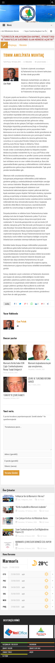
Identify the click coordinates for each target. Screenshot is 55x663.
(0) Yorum (41, 500)
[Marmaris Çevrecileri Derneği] (27, 13)
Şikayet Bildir (7, 648)
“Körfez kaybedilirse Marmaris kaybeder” (31, 507)
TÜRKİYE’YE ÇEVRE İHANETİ (13, 395)
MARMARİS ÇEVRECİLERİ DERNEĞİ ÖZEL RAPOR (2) (33, 543)
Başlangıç (13, 45)
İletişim (5, 656)
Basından (33, 644)
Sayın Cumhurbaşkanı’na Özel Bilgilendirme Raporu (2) (31, 530)
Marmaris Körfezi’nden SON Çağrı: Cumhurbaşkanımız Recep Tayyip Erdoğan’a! (13, 366)
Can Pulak (21, 321)
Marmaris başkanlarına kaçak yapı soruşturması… (39, 364)
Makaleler (23, 45)
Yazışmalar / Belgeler (10, 644)
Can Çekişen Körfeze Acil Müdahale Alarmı (31, 518)
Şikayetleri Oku (35, 648)
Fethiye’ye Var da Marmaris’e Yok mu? (29, 496)
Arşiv (31, 652)
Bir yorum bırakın (40, 62)
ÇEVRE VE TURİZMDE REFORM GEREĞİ (39, 380)
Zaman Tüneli (7, 652)
